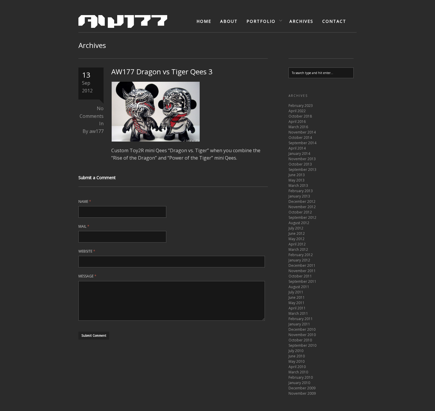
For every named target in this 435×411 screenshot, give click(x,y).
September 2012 (302, 217)
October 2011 (300, 276)
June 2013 (297, 174)
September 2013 (302, 169)
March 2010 (298, 372)
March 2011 (298, 313)
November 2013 (302, 158)
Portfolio (259, 21)
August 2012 (299, 222)
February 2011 (301, 318)
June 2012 (297, 233)
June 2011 (297, 297)
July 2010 (296, 350)
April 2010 (297, 366)
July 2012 (296, 228)
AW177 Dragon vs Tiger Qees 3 (161, 71)
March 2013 (298, 185)
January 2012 (299, 260)
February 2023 (301, 105)
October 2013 (300, 164)
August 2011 (299, 286)
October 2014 (300, 137)
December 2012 (302, 201)
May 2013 (296, 180)
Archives (301, 21)
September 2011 (302, 281)
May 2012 (296, 238)
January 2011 (299, 324)
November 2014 (302, 132)
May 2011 (296, 302)
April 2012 (297, 244)
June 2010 (297, 356)
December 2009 (302, 388)
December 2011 (302, 265)
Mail (83, 226)
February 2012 (301, 254)
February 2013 (301, 190)
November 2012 (302, 206)
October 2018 (300, 116)
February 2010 (301, 377)
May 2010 (296, 361)
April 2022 (297, 110)
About (229, 21)
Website (86, 251)
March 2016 (298, 126)
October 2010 (300, 340)
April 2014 (297, 148)
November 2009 (302, 393)
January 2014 (299, 153)
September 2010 (302, 345)
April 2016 (297, 121)
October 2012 (300, 212)
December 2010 (302, 329)
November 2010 (302, 334)
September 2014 (302, 142)
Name (84, 201)
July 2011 (296, 292)
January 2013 (299, 196)
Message (87, 276)
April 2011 (297, 308)
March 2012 (298, 249)
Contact (334, 21)
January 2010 (299, 382)
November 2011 (302, 270)
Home (203, 21)
